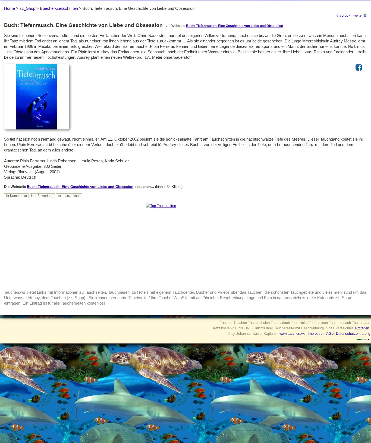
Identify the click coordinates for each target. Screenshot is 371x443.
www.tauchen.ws (292, 334)
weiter (358, 15)
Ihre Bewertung (42, 196)
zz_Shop (27, 8)
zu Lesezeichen (69, 196)
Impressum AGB (321, 334)
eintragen (362, 328)
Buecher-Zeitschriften (59, 8)
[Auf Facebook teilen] (359, 71)
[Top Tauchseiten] (161, 206)
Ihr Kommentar (16, 196)
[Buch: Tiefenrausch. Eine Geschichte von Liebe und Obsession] (36, 130)
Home (9, 8)
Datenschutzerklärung (353, 334)
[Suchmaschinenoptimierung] (363, 339)
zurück (344, 15)
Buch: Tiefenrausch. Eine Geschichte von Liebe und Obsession (234, 26)
